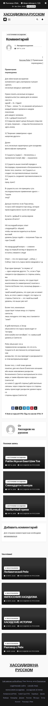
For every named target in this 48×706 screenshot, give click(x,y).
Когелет (17, 702)
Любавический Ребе (16, 571)
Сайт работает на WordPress (12, 681)
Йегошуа (36, 698)
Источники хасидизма (17, 35)
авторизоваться (10, 536)
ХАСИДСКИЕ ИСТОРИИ (18, 622)
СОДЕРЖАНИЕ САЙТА (18, 686)
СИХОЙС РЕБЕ (33, 686)
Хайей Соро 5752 (24, 694)
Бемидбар (13, 698)
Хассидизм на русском (25, 46)
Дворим (21, 698)
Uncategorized (12, 568)
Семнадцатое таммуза (18, 485)
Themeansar (41, 681)
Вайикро (6, 698)
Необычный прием (17, 509)
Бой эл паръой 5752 (15, 414)
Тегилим (29, 698)
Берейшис (35, 694)
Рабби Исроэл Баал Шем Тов (22, 461)
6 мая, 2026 (11, 576)
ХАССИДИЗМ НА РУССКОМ (23, 14)
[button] (37, 19)
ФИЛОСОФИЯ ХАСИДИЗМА (20, 597)
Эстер (43, 698)
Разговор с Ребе (13, 647)
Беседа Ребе (24, 60)
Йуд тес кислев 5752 (32, 414)
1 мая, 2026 (11, 651)
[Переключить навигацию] (9, 19)
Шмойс (42, 694)
